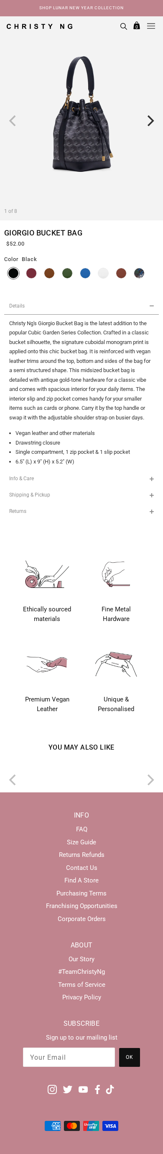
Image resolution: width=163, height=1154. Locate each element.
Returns (17, 511)
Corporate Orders (82, 919)
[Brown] (49, 273)
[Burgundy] (31, 273)
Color (11, 259)
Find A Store (81, 880)
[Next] (149, 120)
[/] (39, 26)
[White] (103, 273)
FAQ (81, 829)
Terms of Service (81, 984)
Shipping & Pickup (29, 495)
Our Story (81, 959)
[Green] (67, 273)
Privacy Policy (81, 997)
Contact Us (81, 868)
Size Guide (81, 842)
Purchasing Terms (81, 893)
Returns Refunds (81, 855)
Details (17, 306)
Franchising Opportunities (81, 906)
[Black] (13, 273)
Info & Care (21, 478)
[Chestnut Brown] (121, 273)
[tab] (81, 306)
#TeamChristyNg (81, 971)
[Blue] (85, 273)
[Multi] (139, 273)
